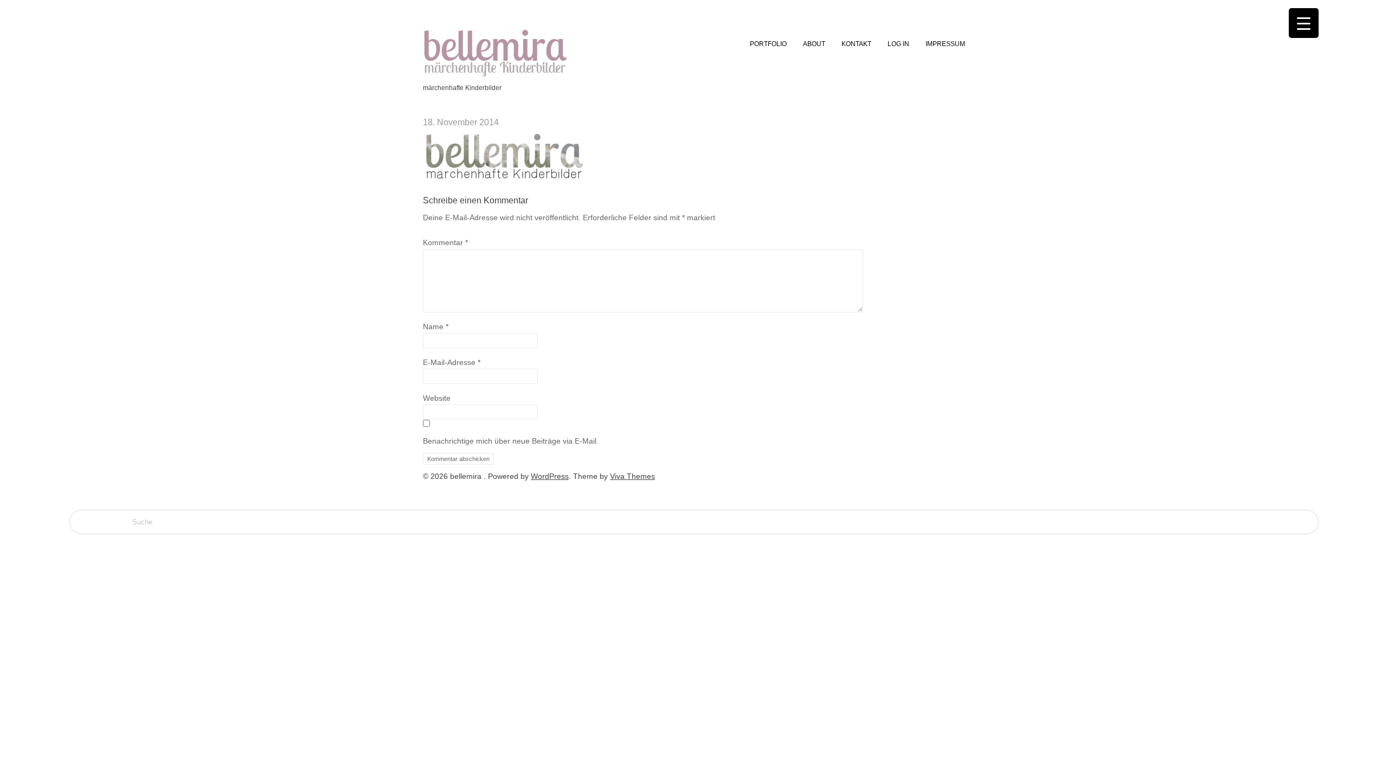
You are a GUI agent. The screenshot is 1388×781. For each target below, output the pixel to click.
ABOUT (814, 44)
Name (435, 326)
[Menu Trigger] (1304, 23)
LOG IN (898, 44)
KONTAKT (856, 44)
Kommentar (445, 242)
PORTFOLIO (768, 44)
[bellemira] (495, 75)
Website (437, 398)
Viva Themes (632, 476)
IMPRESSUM (945, 44)
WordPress (550, 476)
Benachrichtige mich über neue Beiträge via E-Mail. (511, 441)
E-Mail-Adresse (451, 362)
